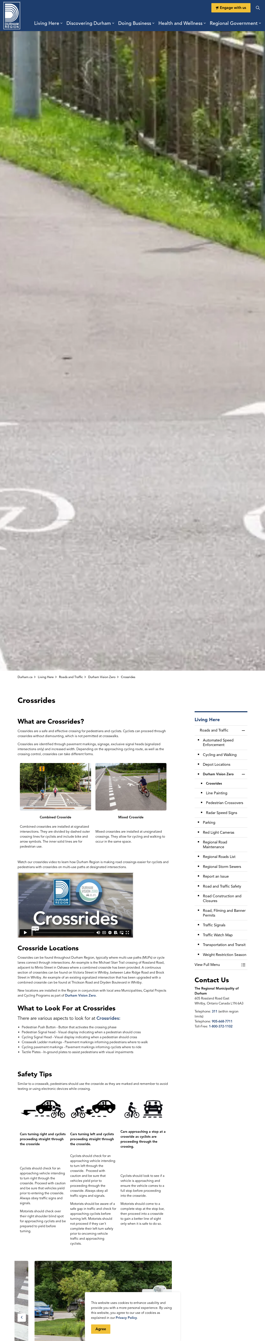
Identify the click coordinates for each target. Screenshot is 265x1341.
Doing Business (134, 23)
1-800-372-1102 (220, 1026)
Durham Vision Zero (80, 995)
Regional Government (234, 23)
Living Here (46, 23)
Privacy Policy (126, 1318)
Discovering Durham (88, 23)
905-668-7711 (222, 1021)
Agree (100, 1329)
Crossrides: (108, 1018)
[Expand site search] (258, 8)
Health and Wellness (180, 23)
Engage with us (233, 7)
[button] (217, 965)
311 (215, 1011)
